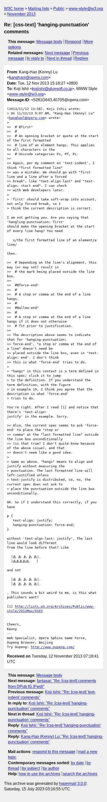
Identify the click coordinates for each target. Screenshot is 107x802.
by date (77, 763)
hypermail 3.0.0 (72, 783)
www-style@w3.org (86, 8)
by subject (31, 768)
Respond (73, 42)
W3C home (14, 8)
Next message (57, 53)
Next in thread (59, 58)
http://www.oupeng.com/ (53, 647)
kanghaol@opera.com (28, 77)
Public (58, 8)
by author (51, 768)
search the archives (80, 774)
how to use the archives (39, 774)
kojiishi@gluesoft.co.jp (52, 89)
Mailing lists (38, 8)
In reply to (35, 58)
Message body (49, 42)
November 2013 (21, 14)
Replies (81, 58)
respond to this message (53, 752)
